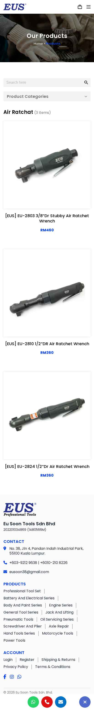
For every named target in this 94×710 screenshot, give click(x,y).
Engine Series (61, 605)
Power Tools (14, 640)
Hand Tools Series (19, 633)
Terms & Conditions (52, 666)
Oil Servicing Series (57, 619)
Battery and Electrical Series (29, 598)
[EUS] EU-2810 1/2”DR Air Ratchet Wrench (47, 344)
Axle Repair (59, 626)
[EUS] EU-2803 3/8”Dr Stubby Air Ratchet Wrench (47, 218)
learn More (31, 200)
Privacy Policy (15, 666)
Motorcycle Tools (57, 633)
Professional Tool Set (22, 591)
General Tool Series (20, 612)
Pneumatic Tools (18, 619)
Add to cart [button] (61, 200)
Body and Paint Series (22, 605)
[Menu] (88, 7)
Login (8, 659)
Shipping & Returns (58, 659)
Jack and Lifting (59, 612)
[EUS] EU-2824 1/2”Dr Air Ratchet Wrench (47, 466)
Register (27, 659)
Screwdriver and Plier (22, 626)
